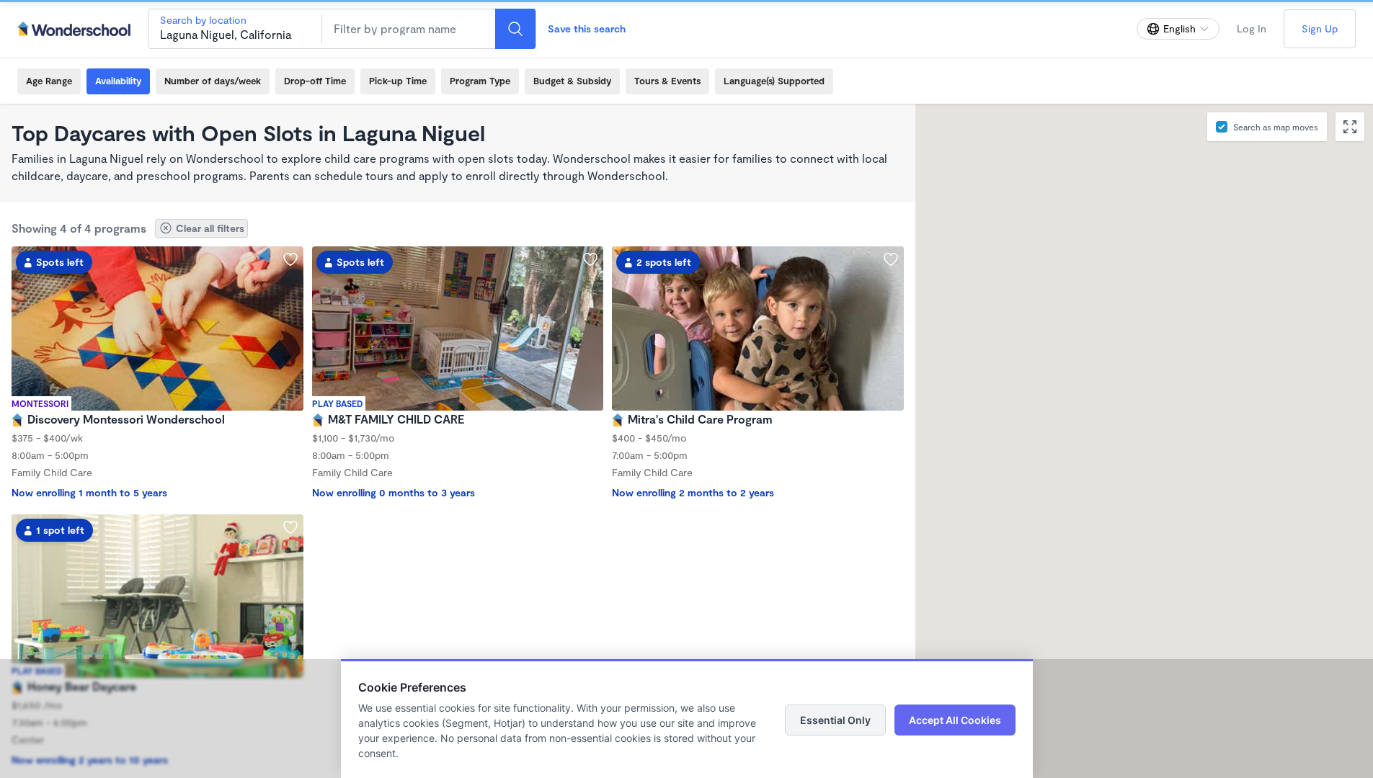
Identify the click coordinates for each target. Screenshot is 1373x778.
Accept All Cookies (955, 720)
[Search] (515, 29)
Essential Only (835, 720)
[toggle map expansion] (1350, 126)
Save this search (587, 28)
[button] (1071, 181)
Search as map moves (1275, 127)
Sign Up (1320, 28)
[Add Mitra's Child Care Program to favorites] (890, 259)
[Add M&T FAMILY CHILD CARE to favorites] (590, 259)
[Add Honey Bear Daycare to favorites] (290, 527)
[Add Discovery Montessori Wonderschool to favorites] (290, 259)
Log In (1251, 28)
